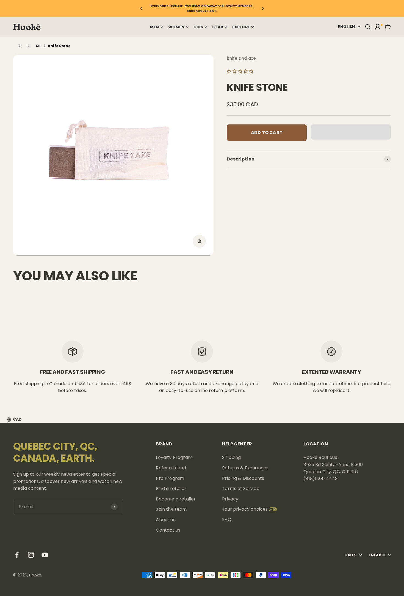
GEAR (217, 27)
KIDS (198, 27)
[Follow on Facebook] (17, 555)
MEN (154, 27)
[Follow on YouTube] (45, 555)
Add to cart (267, 132)
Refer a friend (171, 468)
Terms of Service (240, 488)
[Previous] (141, 8)
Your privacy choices (245, 509)
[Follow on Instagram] (31, 555)
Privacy (230, 499)
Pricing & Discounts (243, 478)
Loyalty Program (174, 457)
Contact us (168, 530)
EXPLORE (241, 27)
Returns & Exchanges (245, 468)
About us (165, 519)
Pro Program (170, 478)
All (37, 45)
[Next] (263, 8)
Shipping (231, 457)
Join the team (171, 509)
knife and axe (241, 58)
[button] (240, 71)
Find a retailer (171, 488)
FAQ (226, 519)
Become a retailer (176, 499)
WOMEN (176, 27)
